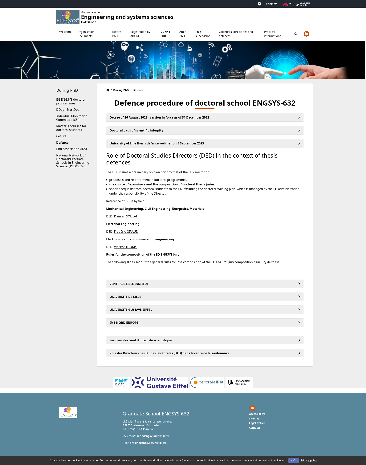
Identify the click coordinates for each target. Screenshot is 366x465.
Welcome (65, 32)
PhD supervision (202, 34)
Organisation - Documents (86, 34)
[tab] (204, 117)
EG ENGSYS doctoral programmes (70, 101)
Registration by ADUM (140, 34)
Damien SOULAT (125, 216)
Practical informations (272, 34)
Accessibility (257, 414)
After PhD (182, 34)
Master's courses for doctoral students (71, 128)
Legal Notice (257, 423)
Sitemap (254, 418)
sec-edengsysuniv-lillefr (153, 436)
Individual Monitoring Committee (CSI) (71, 118)
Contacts (271, 4)
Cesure (61, 136)
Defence (62, 142)
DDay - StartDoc (67, 109)
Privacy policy (309, 460)
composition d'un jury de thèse (257, 262)
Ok (295, 460)
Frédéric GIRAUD (126, 231)
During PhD (165, 34)
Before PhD (116, 34)
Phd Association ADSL (71, 149)
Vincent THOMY (125, 247)
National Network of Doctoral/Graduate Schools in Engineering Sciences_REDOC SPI (72, 160)
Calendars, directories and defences (236, 34)
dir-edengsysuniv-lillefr (150, 443)
